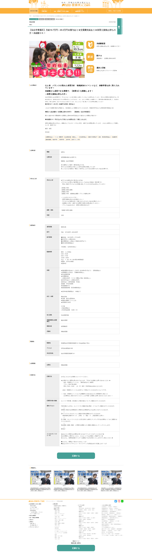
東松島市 (89, 535)
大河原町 (81, 529)
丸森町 (93, 529)
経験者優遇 (119, 529)
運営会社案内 (60, 501)
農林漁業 (57, 528)
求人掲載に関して (34, 525)
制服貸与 (120, 516)
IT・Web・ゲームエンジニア (61, 531)
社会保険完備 (104, 516)
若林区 (85, 509)
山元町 (80, 524)
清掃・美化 (57, 516)
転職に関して (33, 523)
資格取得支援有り (112, 516)
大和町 (92, 513)
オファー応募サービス (35, 513)
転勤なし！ (104, 519)
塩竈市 (84, 519)
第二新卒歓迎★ (109, 532)
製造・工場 (57, 537)
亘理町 (96, 522)
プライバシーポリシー (50, 501)
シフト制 (117, 521)
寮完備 (111, 509)
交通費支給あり (105, 509)
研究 (56, 534)
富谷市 (80, 514)
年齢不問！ (104, 530)
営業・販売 (57, 510)
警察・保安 (57, 524)
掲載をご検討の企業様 (114, 11)
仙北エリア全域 (82, 513)
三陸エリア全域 (82, 533)
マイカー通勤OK (117, 509)
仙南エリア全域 (82, 522)
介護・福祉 (57, 521)
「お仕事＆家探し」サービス (36, 512)
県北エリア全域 (82, 538)
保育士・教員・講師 (59, 520)
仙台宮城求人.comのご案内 (35, 504)
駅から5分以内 (105, 513)
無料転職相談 (33, 510)
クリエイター (58, 529)
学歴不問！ (110, 530)
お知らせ (31, 519)
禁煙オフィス (110, 514)
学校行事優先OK (105, 525)
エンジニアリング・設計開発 (61, 532)
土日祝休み (104, 506)
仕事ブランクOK (118, 535)
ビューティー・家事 (59, 515)
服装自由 (103, 514)
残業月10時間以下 (105, 524)
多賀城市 (89, 519)
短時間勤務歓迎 (111, 519)
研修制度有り (112, 513)
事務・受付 (57, 512)
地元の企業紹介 (32, 515)
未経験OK (113, 529)
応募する (119, 26)
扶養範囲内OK (105, 508)
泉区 (93, 509)
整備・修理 (57, 539)
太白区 (89, 509)
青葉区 (93, 508)
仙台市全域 (81, 508)
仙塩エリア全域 (82, 517)
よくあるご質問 (33, 507)
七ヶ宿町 (89, 530)
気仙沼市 (89, 533)
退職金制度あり (105, 517)
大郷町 (96, 513)
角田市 (89, 529)
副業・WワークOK (106, 529)
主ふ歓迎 (112, 535)
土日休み (110, 506)
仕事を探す (55, 504)
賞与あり (116, 508)
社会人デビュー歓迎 (106, 533)
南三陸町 (94, 533)
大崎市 (96, 538)
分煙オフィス (117, 514)
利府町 (80, 519)
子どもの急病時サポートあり (108, 527)
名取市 (88, 522)
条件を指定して (44, 11)
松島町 (88, 517)
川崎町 (88, 527)
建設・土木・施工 (58, 536)
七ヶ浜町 (93, 517)
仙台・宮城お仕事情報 (34, 517)
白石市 (80, 530)
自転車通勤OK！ (113, 511)
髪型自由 (118, 513)
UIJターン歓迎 (117, 530)
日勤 (103, 522)
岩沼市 (92, 522)
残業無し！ (110, 522)
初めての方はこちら (61, 11)
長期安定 (112, 521)
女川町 (84, 535)
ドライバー (57, 526)
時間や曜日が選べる (114, 517)
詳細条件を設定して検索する (60, 505)
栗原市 (92, 538)
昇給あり (111, 508)
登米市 (88, 538)
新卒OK (103, 532)
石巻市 (80, 535)
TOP (30, 16)
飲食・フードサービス (59, 513)
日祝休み (115, 506)
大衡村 (88, 513)
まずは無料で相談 (79, 11)
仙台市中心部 (88, 508)
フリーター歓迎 (105, 535)
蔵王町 (84, 530)
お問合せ (31, 521)
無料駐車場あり (105, 511)
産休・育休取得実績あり (116, 524)
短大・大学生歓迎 (115, 533)
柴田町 (85, 529)
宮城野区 (81, 509)
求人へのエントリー (34, 509)
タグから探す (57, 507)
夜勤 (106, 522)
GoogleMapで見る (84, 343)
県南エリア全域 (82, 527)
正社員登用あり (105, 521)
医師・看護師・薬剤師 (59, 523)
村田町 (92, 527)
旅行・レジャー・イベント (60, 518)
